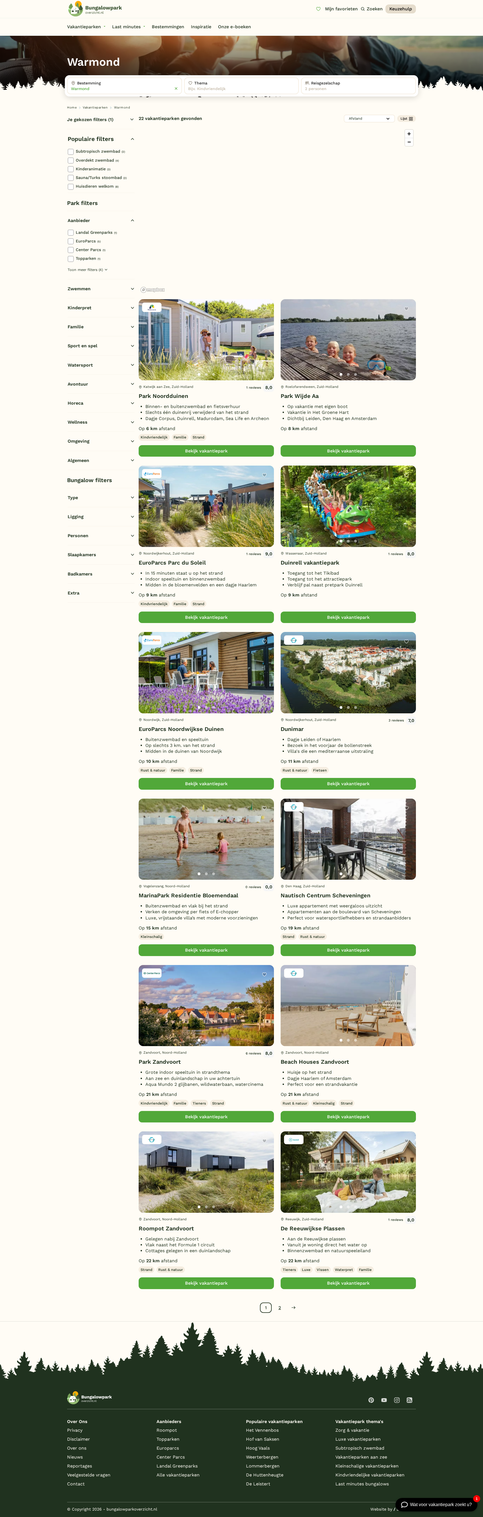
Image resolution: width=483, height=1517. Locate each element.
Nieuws (75, 1457)
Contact (76, 1484)
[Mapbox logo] (152, 290)
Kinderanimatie (93, 169)
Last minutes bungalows (362, 1484)
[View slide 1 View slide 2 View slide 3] (206, 339)
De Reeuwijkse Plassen (313, 1228)
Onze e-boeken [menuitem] (234, 26)
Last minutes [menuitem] (126, 26)
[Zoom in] (409, 134)
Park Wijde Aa (300, 396)
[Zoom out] (409, 142)
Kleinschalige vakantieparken (367, 1466)
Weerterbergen (262, 1457)
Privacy (74, 1430)
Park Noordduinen (163, 396)
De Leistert (258, 1484)
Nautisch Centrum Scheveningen (325, 895)
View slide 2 (206, 374)
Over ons (76, 1448)
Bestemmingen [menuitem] (168, 26)
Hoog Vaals (258, 1448)
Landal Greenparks (96, 232)
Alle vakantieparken (178, 1475)
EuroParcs (88, 241)
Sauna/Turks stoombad (101, 177)
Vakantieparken (95, 107)
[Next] (265, 348)
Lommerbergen (263, 1466)
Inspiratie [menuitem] (201, 26)
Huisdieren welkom (97, 186)
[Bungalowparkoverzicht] (95, 8)
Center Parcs (90, 249)
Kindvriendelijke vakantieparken (369, 1475)
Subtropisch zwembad (100, 151)
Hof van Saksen (262, 1439)
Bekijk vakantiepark (206, 451)
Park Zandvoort (160, 1061)
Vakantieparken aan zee (361, 1457)
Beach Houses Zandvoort (315, 1061)
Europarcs (168, 1448)
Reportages (79, 1466)
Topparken (88, 258)
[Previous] (145, 348)
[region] (277, 211)
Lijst (404, 119)
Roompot (167, 1430)
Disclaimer (78, 1439)
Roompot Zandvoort (166, 1228)
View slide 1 (199, 374)
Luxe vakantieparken (358, 1439)
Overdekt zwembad (97, 160)
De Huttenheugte (264, 1475)
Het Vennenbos (262, 1430)
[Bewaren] (264, 308)
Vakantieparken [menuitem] (84, 26)
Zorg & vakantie (352, 1430)
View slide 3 (213, 374)
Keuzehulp (400, 8)
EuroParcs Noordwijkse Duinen (181, 729)
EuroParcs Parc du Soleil (172, 562)
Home (72, 107)
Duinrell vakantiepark (310, 562)
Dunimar (292, 729)
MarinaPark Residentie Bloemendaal (188, 895)
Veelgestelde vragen (88, 1475)
